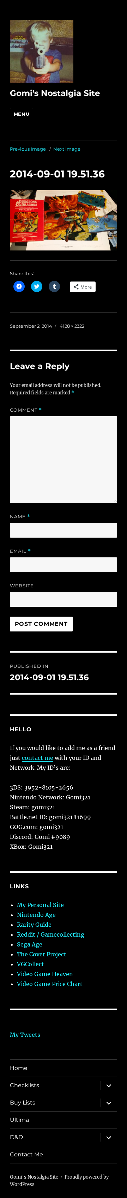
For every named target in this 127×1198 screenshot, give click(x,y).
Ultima (19, 1120)
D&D (16, 1137)
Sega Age (29, 944)
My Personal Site (40, 904)
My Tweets (25, 1034)
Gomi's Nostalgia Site (55, 93)
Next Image (66, 149)
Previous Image (28, 149)
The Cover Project (41, 954)
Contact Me (26, 1154)
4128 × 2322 (72, 326)
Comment (26, 410)
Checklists (24, 1085)
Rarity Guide (34, 924)
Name (20, 517)
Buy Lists (22, 1102)
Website (22, 585)
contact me (37, 757)
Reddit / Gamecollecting (50, 934)
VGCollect (30, 964)
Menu (21, 114)
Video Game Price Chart (50, 983)
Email (20, 551)
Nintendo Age (36, 914)
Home (19, 1068)
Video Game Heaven (45, 974)
